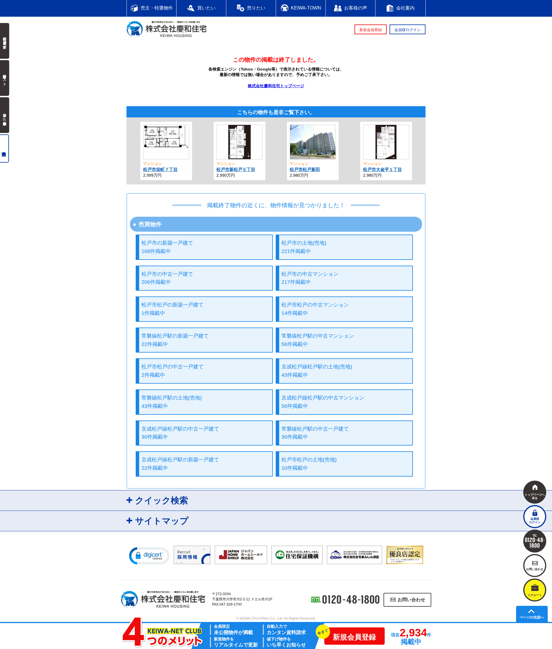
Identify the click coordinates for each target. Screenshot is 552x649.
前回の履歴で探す (5, 41)
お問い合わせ (411, 599)
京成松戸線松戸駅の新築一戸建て (180, 464)
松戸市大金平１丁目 (382, 169)
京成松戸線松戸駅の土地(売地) (316, 371)
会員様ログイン (407, 30)
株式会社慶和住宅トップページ (276, 85)
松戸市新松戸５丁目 (235, 169)
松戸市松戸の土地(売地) (309, 464)
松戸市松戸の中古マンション (315, 309)
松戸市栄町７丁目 (160, 169)
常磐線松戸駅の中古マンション (317, 340)
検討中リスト (5, 78)
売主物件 (4, 148)
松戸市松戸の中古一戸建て (172, 371)
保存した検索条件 (5, 115)
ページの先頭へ (532, 617)
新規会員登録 (370, 30)
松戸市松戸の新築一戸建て (172, 309)
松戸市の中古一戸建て (167, 278)
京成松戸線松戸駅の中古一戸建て (180, 433)
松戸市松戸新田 (305, 169)
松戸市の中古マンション (309, 278)
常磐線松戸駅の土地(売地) (171, 402)
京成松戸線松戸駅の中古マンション (322, 402)
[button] (149, 555)
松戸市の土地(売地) (303, 247)
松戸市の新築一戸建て (167, 247)
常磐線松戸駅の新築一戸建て (175, 340)
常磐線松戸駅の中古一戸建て (315, 433)
